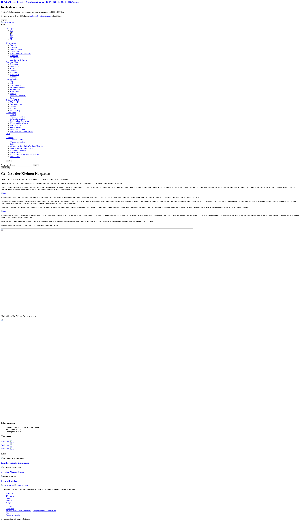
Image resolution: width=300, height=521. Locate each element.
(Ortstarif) (40, 2)
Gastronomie (15, 89)
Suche (9, 161)
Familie (13, 94)
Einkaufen (14, 56)
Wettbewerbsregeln (13, 515)
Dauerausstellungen (17, 87)
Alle (11, 83)
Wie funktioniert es (17, 104)
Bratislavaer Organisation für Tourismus (25, 155)
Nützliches (9, 138)
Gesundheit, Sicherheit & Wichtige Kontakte (26, 146)
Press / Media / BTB (17, 129)
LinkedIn (9, 498)
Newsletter (10, 509)
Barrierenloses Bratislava (19, 121)
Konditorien (14, 75)
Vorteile (13, 106)
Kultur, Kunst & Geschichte (20, 54)
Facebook (9, 493)
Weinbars (13, 70)
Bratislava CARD (12, 100)
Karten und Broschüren (19, 123)
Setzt (12, 144)
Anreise (13, 115)
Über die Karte (15, 102)
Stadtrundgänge (16, 49)
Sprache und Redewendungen (21, 148)
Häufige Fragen (16, 111)
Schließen (5, 168)
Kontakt (9, 507)
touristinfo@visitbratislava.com (40, 16)
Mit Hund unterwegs (18, 150)
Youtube (9, 500)
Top (11, 81)
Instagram (9, 503)
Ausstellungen (15, 85)
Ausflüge (13, 47)
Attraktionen (15, 51)
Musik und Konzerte (18, 96)
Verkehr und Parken (17, 117)
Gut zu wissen (15, 127)
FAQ (7, 513)
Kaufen (13, 108)
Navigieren (5, 442)
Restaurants (14, 64)
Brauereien (14, 73)
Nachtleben (14, 58)
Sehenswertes (11, 43)
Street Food (14, 66)
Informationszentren (17, 119)
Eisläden (13, 77)
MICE (8, 134)
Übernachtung (15, 125)
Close (4, 20)
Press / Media (15, 157)
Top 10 (13, 45)
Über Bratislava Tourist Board (21, 132)
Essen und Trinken (12, 62)
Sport (12, 98)
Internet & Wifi (15, 152)
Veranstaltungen (11, 79)
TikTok (11, 496)
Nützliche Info (11, 113)
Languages (10, 29)
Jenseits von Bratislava (18, 60)
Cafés (12, 68)
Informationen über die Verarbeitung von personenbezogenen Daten (31, 511)
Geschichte (14, 92)
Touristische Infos (16, 140)
